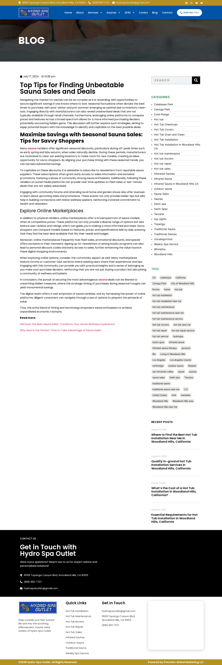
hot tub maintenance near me (168, 312)
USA (174, 395)
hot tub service (160, 336)
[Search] (196, 80)
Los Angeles (158, 359)
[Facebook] (186, 3)
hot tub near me (182, 324)
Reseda (192, 365)
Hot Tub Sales (74, 632)
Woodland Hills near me (164, 406)
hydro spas (158, 342)
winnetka (185, 395)
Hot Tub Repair (74, 626)
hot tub (178, 289)
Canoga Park (162, 109)
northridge (157, 365)
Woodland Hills (163, 254)
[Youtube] (196, 3)
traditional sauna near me (165, 389)
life (154, 354)
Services (93, 12)
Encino (155, 289)
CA (154, 277)
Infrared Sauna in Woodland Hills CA (176, 183)
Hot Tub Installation (166, 139)
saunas (192, 371)
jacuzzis (186, 348)
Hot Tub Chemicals (165, 124)
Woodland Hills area (183, 401)
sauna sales (158, 377)
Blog (155, 12)
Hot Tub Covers (164, 129)
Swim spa (160, 203)
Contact (167, 12)
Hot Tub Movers (75, 621)
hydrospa (178, 336)
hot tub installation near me (166, 301)
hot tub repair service (183, 330)
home (167, 289)
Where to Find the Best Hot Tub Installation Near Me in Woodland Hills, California (174, 438)
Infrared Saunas (75, 637)
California (181, 277)
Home (68, 12)
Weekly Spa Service (166, 244)
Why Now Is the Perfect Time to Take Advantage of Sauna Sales (60, 330)
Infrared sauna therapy (164, 348)
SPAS (128, 12)
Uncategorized (163, 239)
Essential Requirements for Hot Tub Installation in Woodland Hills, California (174, 518)
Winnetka (159, 249)
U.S (186, 389)
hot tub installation (162, 295)
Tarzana (159, 214)
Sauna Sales (161, 193)
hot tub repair (159, 330)
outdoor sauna (163, 188)
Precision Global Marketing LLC (184, 662)
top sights (160, 219)
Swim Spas (161, 209)
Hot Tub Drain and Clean (169, 134)
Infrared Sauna (163, 178)
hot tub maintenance (163, 307)
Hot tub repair (162, 163)
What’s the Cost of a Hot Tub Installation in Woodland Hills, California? (173, 491)
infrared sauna (176, 342)
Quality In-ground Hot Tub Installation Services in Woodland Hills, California (171, 464)
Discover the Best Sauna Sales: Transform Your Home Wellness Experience (67, 324)
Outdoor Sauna (75, 642)
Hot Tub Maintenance (78, 616)
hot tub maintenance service (167, 318)
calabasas (165, 277)
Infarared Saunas (164, 173)
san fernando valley (162, 371)
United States (159, 395)
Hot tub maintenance (167, 153)
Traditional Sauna (164, 229)
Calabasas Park (163, 104)
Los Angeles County (180, 359)
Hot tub (158, 119)
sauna (102, 279)
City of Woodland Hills (182, 283)
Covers (143, 12)
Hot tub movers (163, 158)
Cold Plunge (161, 114)
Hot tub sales (162, 168)
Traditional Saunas (165, 234)
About (80, 12)
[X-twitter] (191, 3)
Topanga (159, 224)
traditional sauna (161, 383)
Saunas (158, 198)
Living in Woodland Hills (172, 354)
